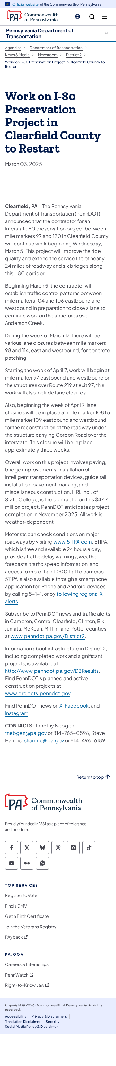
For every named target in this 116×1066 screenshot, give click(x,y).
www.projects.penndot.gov (37, 693)
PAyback (14, 937)
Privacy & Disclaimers (49, 1016)
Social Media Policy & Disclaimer (31, 1026)
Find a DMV (16, 906)
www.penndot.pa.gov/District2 (48, 636)
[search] (92, 17)
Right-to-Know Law (24, 985)
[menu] (104, 17)
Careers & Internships (27, 964)
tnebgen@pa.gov (26, 733)
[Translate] (77, 16)
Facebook (77, 705)
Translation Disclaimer (23, 1021)
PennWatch (16, 974)
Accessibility (15, 1016)
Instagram (16, 713)
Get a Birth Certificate (27, 916)
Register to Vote (21, 895)
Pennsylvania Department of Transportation (40, 33)
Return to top (90, 777)
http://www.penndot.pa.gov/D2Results (52, 670)
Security (52, 1021)
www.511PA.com (73, 541)
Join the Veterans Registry (31, 926)
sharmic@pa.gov (44, 740)
